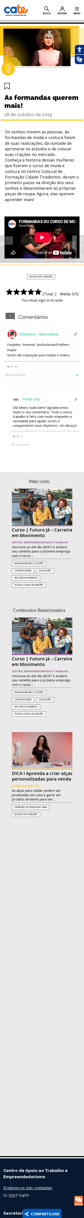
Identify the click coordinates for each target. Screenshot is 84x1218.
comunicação (23, 570)
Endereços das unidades (27, 1187)
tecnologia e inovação (28, 585)
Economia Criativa (25, 786)
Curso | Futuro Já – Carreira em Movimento (42, 532)
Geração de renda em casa (30, 807)
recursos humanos (26, 578)
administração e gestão (29, 563)
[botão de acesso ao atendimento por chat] (78, 1201)
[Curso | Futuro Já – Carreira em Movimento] (42, 507)
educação (45, 570)
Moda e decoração (41, 276)
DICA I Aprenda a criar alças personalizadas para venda (42, 776)
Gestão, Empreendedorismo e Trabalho (40, 542)
